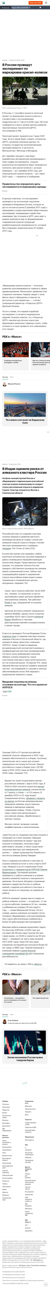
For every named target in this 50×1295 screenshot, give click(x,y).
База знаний (6, 1126)
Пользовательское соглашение (13, 1277)
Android (27, 1228)
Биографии (6, 1123)
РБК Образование (6, 1129)
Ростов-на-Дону (7, 1178)
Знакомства (29, 1194)
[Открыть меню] (46, 2)
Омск (4, 1153)
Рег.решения (29, 1192)
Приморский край (6, 1199)
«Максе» (38, 963)
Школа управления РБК (29, 1213)
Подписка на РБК (30, 1127)
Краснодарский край (7, 1167)
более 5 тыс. (11, 602)
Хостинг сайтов (27, 1188)
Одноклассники (30, 1109)
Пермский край (7, 1175)
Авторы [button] (5, 377)
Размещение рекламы (29, 1161)
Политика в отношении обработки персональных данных (23, 1280)
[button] (15, 356)
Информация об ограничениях (13, 1271)
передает (6, 548)
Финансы (5, 1120)
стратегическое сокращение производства (19, 952)
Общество (5, 1110)
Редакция (28, 1157)
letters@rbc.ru (38, 1260)
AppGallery (28, 1231)
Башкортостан (7, 1155)
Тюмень (4, 1184)
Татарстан (5, 1181)
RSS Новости (29, 1140)
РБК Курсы (28, 1209)
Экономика (6, 1107)
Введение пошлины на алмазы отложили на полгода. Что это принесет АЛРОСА (24, 685)
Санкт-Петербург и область (6, 1142)
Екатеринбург (7, 1147)
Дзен (26, 1114)
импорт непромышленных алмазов (25, 788)
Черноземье (6, 1186)
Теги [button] (11, 377)
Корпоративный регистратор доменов (29, 1182)
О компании (28, 1149)
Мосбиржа (22, 1265)
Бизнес (4, 60)
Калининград (6, 1163)
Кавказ (4, 1189)
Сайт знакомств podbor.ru (28, 1199)
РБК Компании (28, 1205)
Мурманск (5, 1195)
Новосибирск (6, 1150)
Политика (5, 1104)
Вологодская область (6, 1159)
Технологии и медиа (6, 1116)
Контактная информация (29, 1153)
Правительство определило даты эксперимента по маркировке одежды (24, 185)
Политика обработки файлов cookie (15, 1283)
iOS (26, 1225)
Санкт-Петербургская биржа (36, 1265)
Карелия (5, 1192)
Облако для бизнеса (27, 1175)
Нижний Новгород (5, 1171)
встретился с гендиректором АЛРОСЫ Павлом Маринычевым (24, 871)
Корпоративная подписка (30, 1131)
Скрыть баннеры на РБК (30, 1123)
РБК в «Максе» (12, 336)
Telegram (28, 1112)
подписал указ (9, 635)
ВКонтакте (28, 1106)
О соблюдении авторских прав (13, 1274)
